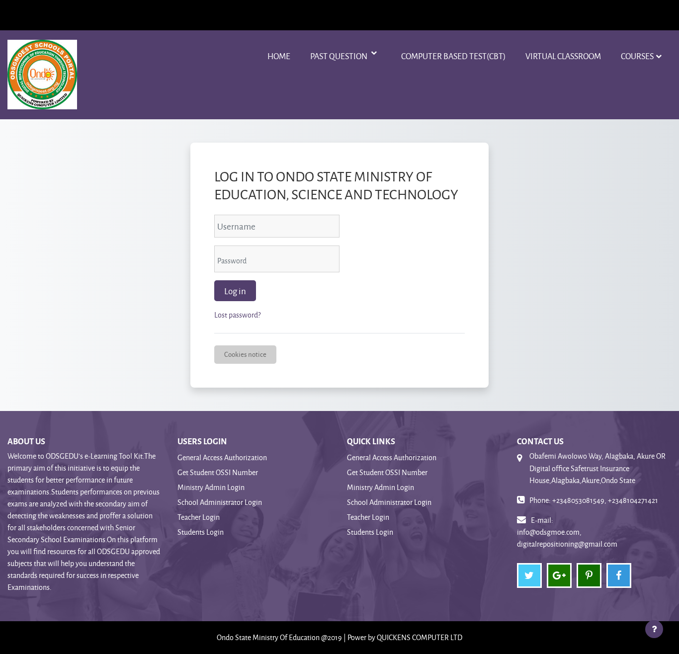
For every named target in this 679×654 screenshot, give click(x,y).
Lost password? (237, 315)
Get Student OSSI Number (217, 472)
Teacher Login (198, 517)
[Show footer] (654, 629)
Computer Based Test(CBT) (453, 56)
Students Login (200, 532)
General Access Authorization (222, 457)
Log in (235, 291)
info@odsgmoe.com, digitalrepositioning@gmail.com (567, 538)
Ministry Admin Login (211, 487)
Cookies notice (245, 354)
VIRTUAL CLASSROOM (563, 56)
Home (278, 56)
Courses (637, 56)
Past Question (339, 56)
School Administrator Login (219, 502)
